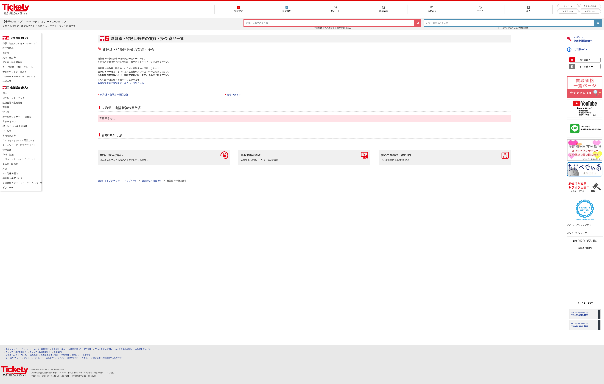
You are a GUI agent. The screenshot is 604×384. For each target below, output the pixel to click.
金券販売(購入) (74, 349)
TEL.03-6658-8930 (580, 325)
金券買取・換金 (58, 349)
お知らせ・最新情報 (40, 349)
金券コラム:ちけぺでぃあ (16, 355)
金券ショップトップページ (17, 349)
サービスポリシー (13, 358)
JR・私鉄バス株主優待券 (15, 126)
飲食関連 (7, 150)
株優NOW (58, 352)
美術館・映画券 (10, 164)
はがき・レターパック (14, 98)
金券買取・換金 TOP (152, 180)
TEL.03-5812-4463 (580, 314)
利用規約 (65, 355)
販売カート (591, 11)
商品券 (6, 53)
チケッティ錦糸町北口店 (40, 352)
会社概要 (34, 355)
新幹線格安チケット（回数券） (18, 117)
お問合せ (75, 355)
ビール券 (7, 131)
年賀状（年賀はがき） (14, 178)
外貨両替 (7, 81)
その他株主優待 (10, 173)
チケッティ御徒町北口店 (16, 352)
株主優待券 (8, 48)
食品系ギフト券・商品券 (15, 72)
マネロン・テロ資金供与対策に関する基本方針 (102, 358)
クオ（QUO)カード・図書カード (19, 140)
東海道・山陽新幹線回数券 (114, 94)
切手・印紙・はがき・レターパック (20, 43)
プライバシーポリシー (33, 358)
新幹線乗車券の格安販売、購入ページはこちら (121, 83)
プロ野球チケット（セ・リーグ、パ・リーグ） (22, 183)
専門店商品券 (9, 135)
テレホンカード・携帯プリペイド (19, 145)
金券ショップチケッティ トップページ (117, 180)
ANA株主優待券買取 (103, 349)
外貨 (5, 168)
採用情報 (86, 355)
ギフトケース (9, 187)
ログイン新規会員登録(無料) (583, 39)
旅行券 (6, 112)
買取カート (568, 11)
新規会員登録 (590, 6)
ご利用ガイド (580, 49)
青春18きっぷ (9, 121)
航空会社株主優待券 (12, 102)
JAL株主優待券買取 (123, 349)
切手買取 (88, 349)
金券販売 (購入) (19, 87)
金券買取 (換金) (19, 38)
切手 (5, 93)
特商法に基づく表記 (49, 355)
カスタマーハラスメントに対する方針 (62, 358)
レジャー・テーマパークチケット (19, 76)
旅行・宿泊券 (9, 57)
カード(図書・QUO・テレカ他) (18, 67)
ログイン (568, 6)
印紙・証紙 (8, 154)
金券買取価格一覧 (142, 349)
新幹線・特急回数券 (12, 62)
